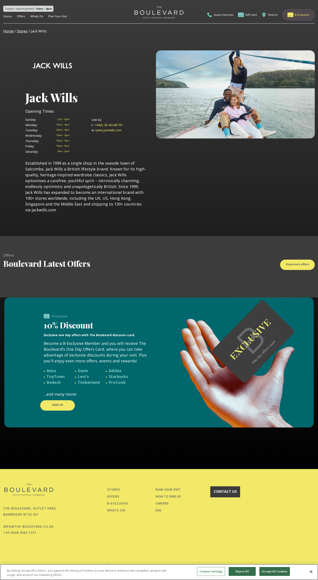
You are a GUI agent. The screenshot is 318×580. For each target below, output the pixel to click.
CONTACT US (225, 491)
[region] (159, 572)
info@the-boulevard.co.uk (28, 526)
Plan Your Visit (57, 16)
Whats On (36, 16)
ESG (158, 510)
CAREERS (162, 503)
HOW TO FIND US (168, 496)
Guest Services (224, 15)
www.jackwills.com (107, 130)
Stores (7, 16)
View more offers (297, 264)
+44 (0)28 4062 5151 (19, 532)
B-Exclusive (302, 15)
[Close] (311, 571)
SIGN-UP (57, 405)
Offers (21, 16)
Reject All (242, 571)
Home (8, 31)
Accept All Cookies (274, 571)
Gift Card (251, 15)
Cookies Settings (211, 571)
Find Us (273, 15)
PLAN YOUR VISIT (168, 489)
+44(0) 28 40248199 (107, 125)
